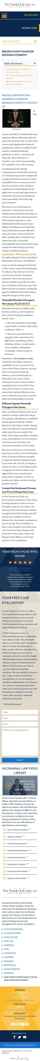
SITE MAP (32, 1045)
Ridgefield (10, 965)
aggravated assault (27, 254)
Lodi (6, 949)
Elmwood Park (12, 933)
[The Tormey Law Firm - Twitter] (19, 1037)
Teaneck (9, 973)
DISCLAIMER (23, 1045)
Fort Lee (8, 941)
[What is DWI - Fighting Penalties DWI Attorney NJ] (20, 795)
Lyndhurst (10, 953)
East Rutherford (13, 929)
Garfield (9, 945)
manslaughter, (8, 254)
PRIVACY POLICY (10, 1045)
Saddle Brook (12, 969)
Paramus (9, 961)
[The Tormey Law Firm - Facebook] (14, 1037)
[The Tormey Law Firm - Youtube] (24, 1037)
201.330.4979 (31, 15)
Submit (20, 760)
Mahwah (9, 957)
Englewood (11, 937)
